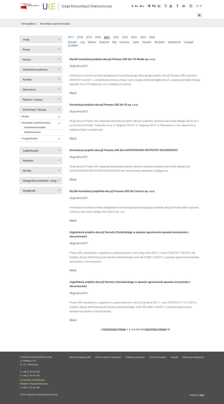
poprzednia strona (114, 329)
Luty (82, 42)
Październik (174, 42)
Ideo (201, 395)
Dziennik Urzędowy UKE (80, 357)
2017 (71, 37)
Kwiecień (104, 42)
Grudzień (73, 45)
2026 (152, 37)
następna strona (155, 329)
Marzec (92, 42)
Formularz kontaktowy (32, 380)
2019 (89, 37)
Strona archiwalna (157, 357)
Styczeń (72, 42)
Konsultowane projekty (35, 127)
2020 (98, 37)
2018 (80, 37)
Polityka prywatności (135, 357)
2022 (116, 37)
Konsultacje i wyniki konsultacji (36, 122)
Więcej (73, 92)
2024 (134, 37)
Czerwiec (125, 42)
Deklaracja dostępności (193, 357)
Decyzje (25, 116)
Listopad (188, 42)
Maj (114, 42)
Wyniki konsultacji (32, 132)
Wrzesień (159, 42)
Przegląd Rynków (30, 138)
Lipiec (136, 42)
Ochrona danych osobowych (108, 357)
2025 (143, 37)
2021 (107, 37)
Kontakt (174, 357)
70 (168, 329)
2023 (125, 37)
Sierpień (146, 42)
